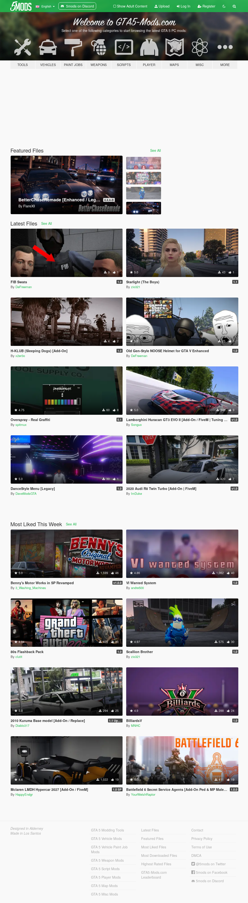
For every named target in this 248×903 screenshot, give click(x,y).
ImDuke (136, 493)
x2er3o (20, 355)
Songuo (136, 424)
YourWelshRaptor (143, 794)
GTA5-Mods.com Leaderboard (154, 875)
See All (155, 150)
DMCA (196, 855)
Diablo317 (22, 725)
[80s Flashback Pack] (143, 178)
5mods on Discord (209, 880)
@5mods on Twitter (210, 863)
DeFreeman (24, 286)
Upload (164, 6)
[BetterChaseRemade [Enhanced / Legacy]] (143, 208)
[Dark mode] (224, 6)
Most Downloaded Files (159, 855)
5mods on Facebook (211, 872)
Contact (197, 830)
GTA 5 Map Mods (104, 885)
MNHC (135, 725)
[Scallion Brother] (143, 193)
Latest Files (150, 830)
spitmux (21, 424)
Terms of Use (201, 847)
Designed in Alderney (26, 828)
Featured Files (152, 838)
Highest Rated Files (156, 863)
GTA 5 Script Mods (105, 868)
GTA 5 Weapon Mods (107, 860)
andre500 (137, 587)
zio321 (135, 286)
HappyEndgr (24, 794)
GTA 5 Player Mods (106, 877)
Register (208, 6)
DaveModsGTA (26, 493)
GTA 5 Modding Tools (107, 830)
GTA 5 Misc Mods (104, 894)
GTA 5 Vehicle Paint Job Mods (109, 849)
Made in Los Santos (25, 833)
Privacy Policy (201, 838)
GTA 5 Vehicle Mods (106, 838)
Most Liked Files (153, 847)
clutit (19, 656)
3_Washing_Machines (31, 587)
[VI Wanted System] (143, 163)
